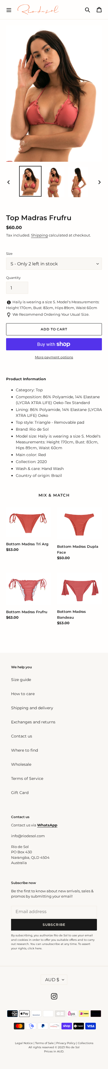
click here (35, 948)
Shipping (39, 235)
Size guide (21, 679)
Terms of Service (27, 778)
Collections (85, 1043)
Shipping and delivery (32, 707)
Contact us (21, 736)
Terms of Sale (44, 1043)
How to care (23, 693)
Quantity (13, 278)
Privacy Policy (66, 1043)
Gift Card (20, 792)
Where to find (24, 750)
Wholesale (21, 764)
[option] (30, 181)
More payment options (54, 357)
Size (9, 253)
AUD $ (52, 979)
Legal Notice (24, 1043)
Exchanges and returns (33, 721)
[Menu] (9, 9)
